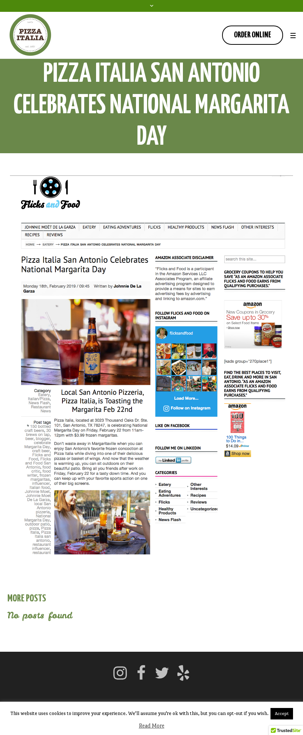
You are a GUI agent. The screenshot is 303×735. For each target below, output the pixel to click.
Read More (151, 725)
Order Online (252, 35)
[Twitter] (162, 673)
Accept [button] (282, 713)
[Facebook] (141, 673)
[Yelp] (183, 673)
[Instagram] (120, 673)
